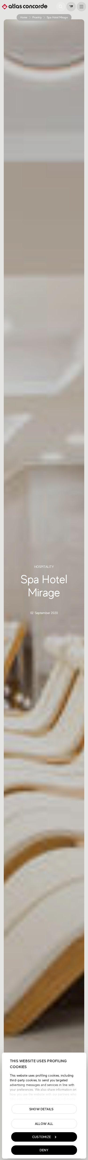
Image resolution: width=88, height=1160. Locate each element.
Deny (44, 1150)
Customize (41, 1137)
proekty (37, 17)
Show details (41, 1109)
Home (23, 17)
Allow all (44, 1124)
